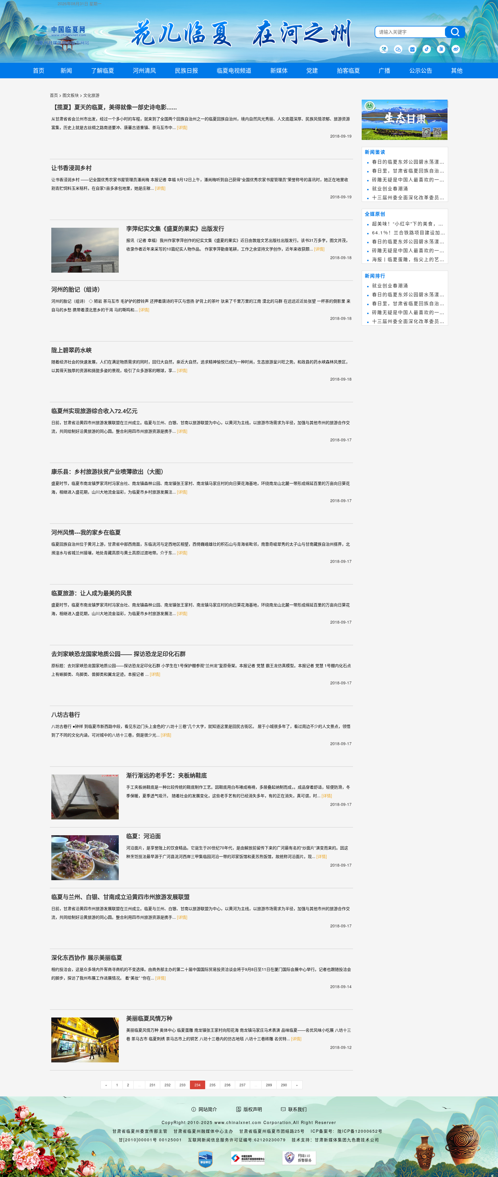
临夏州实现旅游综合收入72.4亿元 (94, 411)
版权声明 (253, 1109)
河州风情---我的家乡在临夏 (86, 532)
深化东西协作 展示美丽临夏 (86, 957)
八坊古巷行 (65, 714)
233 (183, 1084)
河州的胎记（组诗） (77, 289)
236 (228, 1084)
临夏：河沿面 (143, 836)
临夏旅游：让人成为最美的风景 (91, 593)
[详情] (182, 127)
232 (168, 1084)
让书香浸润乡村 (71, 168)
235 (213, 1084)
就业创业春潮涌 (390, 188)
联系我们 (297, 1109)
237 (242, 1084)
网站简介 (208, 1109)
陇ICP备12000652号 (360, 1131)
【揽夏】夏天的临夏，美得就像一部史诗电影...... (114, 107)
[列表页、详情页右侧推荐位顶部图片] (405, 121)
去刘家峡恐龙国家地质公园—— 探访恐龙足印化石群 (118, 654)
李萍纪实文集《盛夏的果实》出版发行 (175, 228)
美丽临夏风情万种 (149, 1018)
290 (284, 1084)
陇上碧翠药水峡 (71, 350)
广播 (384, 70)
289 (269, 1084)
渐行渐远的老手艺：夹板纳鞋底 (166, 775)
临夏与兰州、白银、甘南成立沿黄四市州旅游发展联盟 (120, 897)
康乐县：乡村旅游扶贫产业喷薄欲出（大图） (109, 471)
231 (153, 1084)
